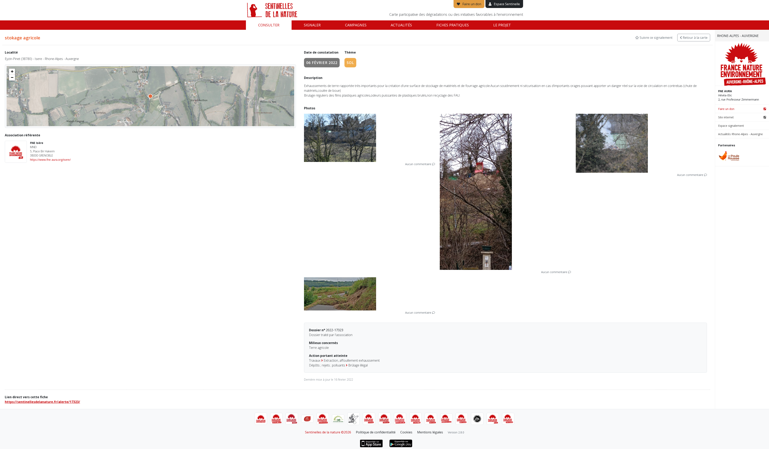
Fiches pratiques (452, 25)
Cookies (406, 432)
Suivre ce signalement (655, 37)
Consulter (268, 25)
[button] (12, 72)
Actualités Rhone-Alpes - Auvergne (740, 134)
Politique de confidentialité (376, 432)
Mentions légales (430, 432)
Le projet (502, 25)
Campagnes (355, 25)
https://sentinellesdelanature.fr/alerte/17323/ (42, 402)
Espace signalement (731, 126)
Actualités (401, 25)
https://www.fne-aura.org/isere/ (50, 160)
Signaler (312, 25)
